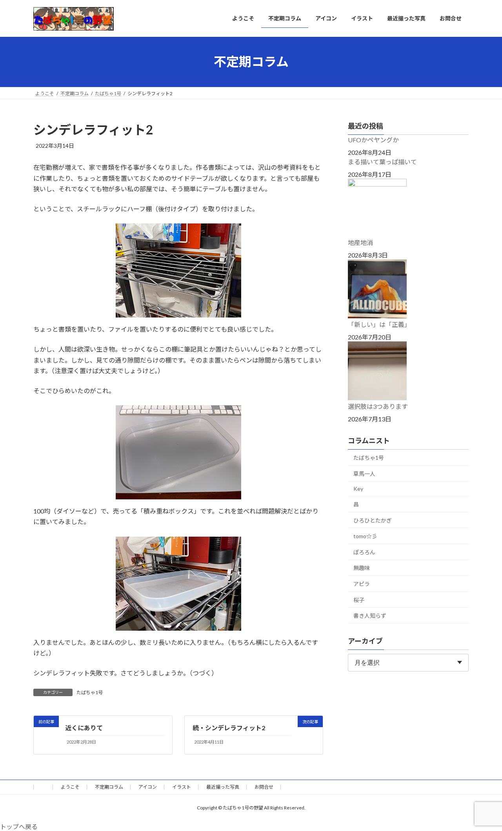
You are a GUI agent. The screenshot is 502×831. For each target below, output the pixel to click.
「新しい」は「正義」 (379, 324)
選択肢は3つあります (378, 406)
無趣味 (361, 567)
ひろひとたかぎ (372, 520)
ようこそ (70, 787)
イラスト (181, 787)
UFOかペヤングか (373, 139)
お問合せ (264, 787)
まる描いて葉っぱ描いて (382, 161)
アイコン (147, 787)
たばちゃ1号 (89, 692)
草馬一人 (364, 473)
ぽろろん (364, 551)
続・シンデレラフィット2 (229, 727)
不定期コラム (109, 787)
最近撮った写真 (222, 787)
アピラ (361, 584)
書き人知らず (369, 615)
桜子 (358, 599)
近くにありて (84, 727)
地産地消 (360, 242)
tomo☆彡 (365, 536)
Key (358, 488)
